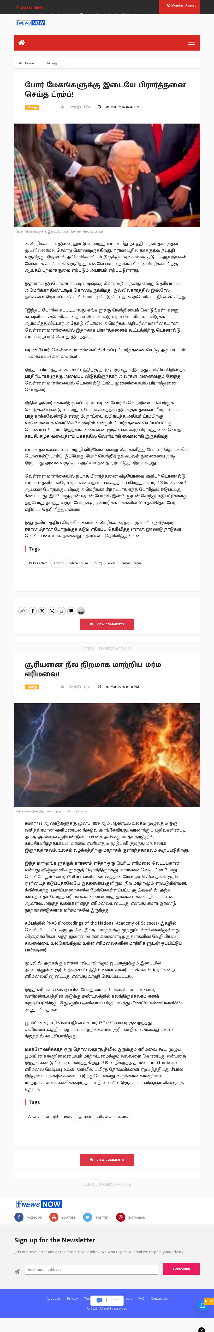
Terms (89, 1299)
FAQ (142, 1299)
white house (78, 563)
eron (111, 563)
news (68, 1117)
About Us (53, 1299)
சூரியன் (84, 1117)
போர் (98, 563)
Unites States (131, 563)
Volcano (34, 1117)
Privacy (72, 1299)
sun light (51, 1117)
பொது (52, 63)
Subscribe (181, 1269)
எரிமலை (104, 1117)
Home (29, 63)
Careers (126, 1299)
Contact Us (159, 1299)
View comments (108, 624)
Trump (59, 563)
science (122, 1117)
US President (38, 563)
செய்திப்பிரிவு (78, 107)
